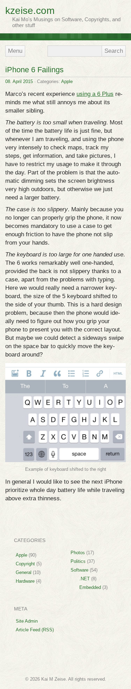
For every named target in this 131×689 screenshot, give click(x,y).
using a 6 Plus (95, 92)
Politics (78, 560)
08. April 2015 (19, 80)
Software (79, 568)
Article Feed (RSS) (35, 628)
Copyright (25, 562)
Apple (67, 80)
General (23, 571)
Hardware (25, 579)
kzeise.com (29, 10)
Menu (14, 50)
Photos (78, 551)
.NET (84, 577)
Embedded (90, 586)
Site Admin (27, 619)
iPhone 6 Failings (34, 68)
